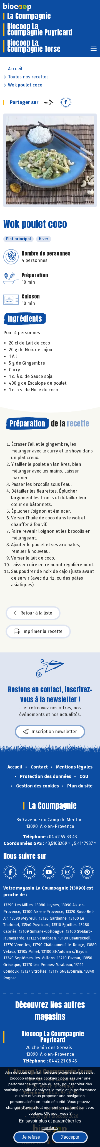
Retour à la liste (36, 613)
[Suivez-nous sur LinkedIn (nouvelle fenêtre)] (29, 872)
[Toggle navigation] (94, 50)
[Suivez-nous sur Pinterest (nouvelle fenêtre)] (87, 872)
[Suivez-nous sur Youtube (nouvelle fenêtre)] (49, 872)
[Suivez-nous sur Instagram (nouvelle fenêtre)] (68, 872)
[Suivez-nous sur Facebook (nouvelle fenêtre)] (10, 872)
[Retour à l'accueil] (25, 7)
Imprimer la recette (42, 631)
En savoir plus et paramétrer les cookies (50, 1124)
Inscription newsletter (54, 731)
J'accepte (70, 1137)
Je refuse (31, 1137)
